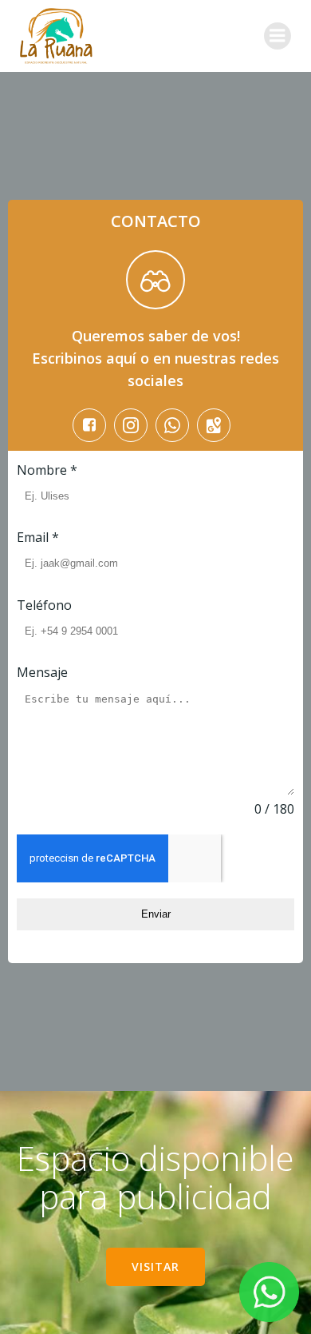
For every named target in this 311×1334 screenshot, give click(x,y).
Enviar (156, 914)
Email (38, 537)
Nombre (47, 470)
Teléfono (44, 605)
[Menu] (277, 36)
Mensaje (42, 672)
